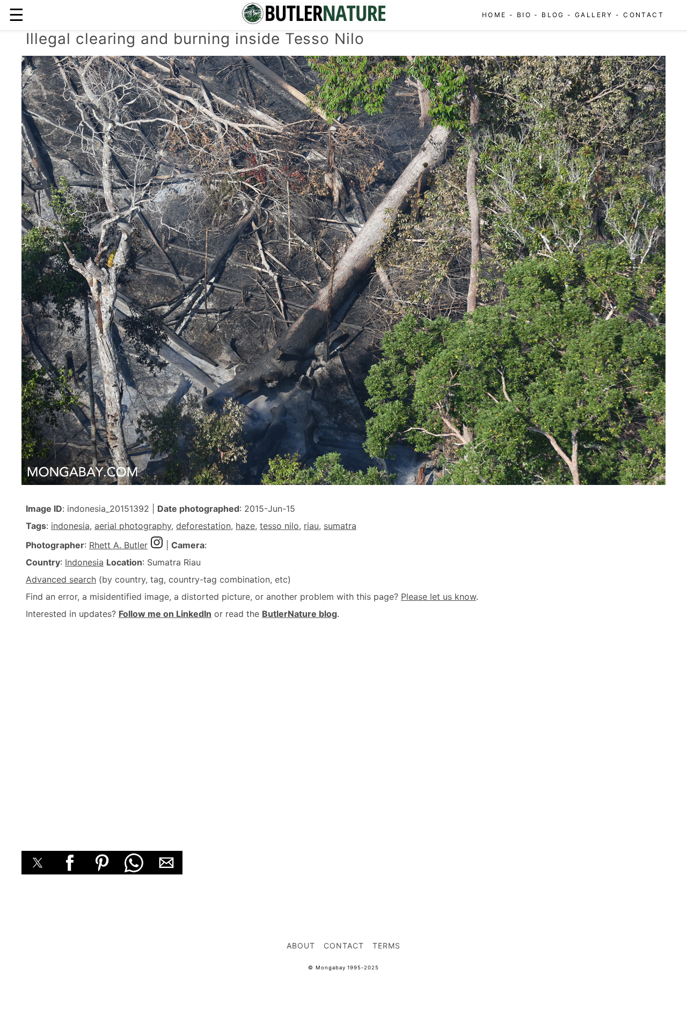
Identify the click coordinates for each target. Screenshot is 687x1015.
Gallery (594, 15)
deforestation (203, 525)
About (301, 945)
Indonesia (84, 562)
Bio (524, 15)
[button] (37, 862)
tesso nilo (279, 525)
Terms (386, 945)
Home (494, 15)
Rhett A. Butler (118, 545)
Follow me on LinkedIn (165, 613)
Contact (643, 15)
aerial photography (132, 525)
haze (245, 525)
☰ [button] (16, 14)
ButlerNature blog (299, 613)
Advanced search (61, 579)
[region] (343, 723)
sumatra (340, 525)
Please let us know (438, 596)
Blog (553, 15)
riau (311, 525)
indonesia (70, 525)
